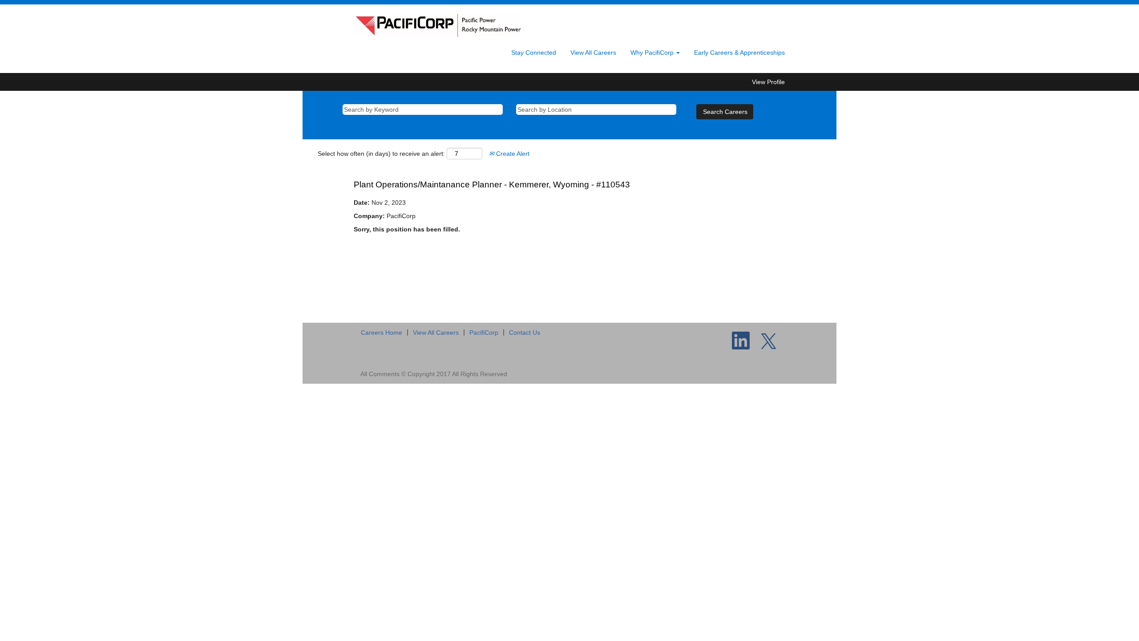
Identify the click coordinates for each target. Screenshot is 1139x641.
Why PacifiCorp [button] (652, 52)
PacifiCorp (483, 332)
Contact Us (524, 332)
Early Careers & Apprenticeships (739, 52)
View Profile (768, 81)
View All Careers (593, 52)
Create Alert (511, 153)
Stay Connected (533, 52)
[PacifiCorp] (437, 25)
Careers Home (381, 332)
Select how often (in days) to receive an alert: (381, 153)
